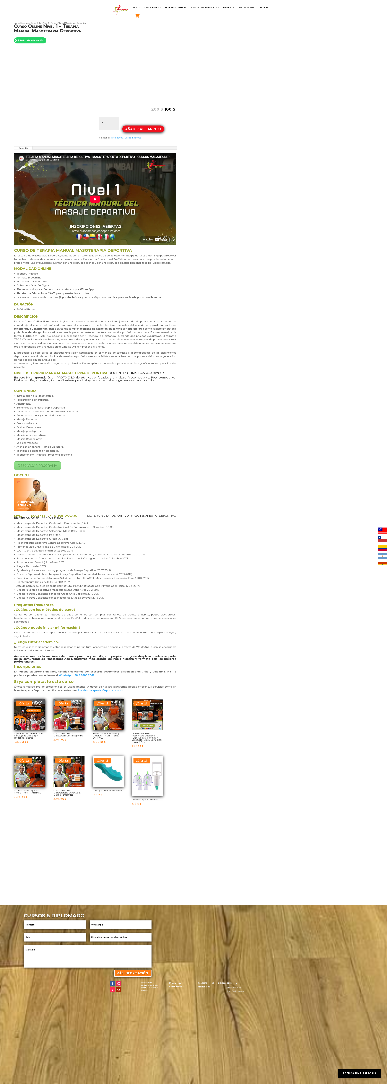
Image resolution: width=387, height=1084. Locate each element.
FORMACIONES (151, 7)
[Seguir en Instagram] (118, 983)
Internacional (117, 137)
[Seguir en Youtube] (118, 989)
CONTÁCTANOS (246, 7)
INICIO (136, 7)
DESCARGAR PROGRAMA (37, 465)
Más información (132, 973)
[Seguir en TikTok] (112, 989)
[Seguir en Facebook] (112, 983)
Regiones (24, 23)
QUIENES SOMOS (174, 7)
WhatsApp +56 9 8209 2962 (76, 675)
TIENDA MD (263, 7)
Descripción (23, 148)
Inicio (16, 23)
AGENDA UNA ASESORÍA (359, 1073)
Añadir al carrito (143, 129)
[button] (170, 31)
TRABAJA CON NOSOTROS (203, 7)
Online (128, 137)
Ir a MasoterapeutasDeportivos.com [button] (100, 690)
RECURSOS (229, 7)
